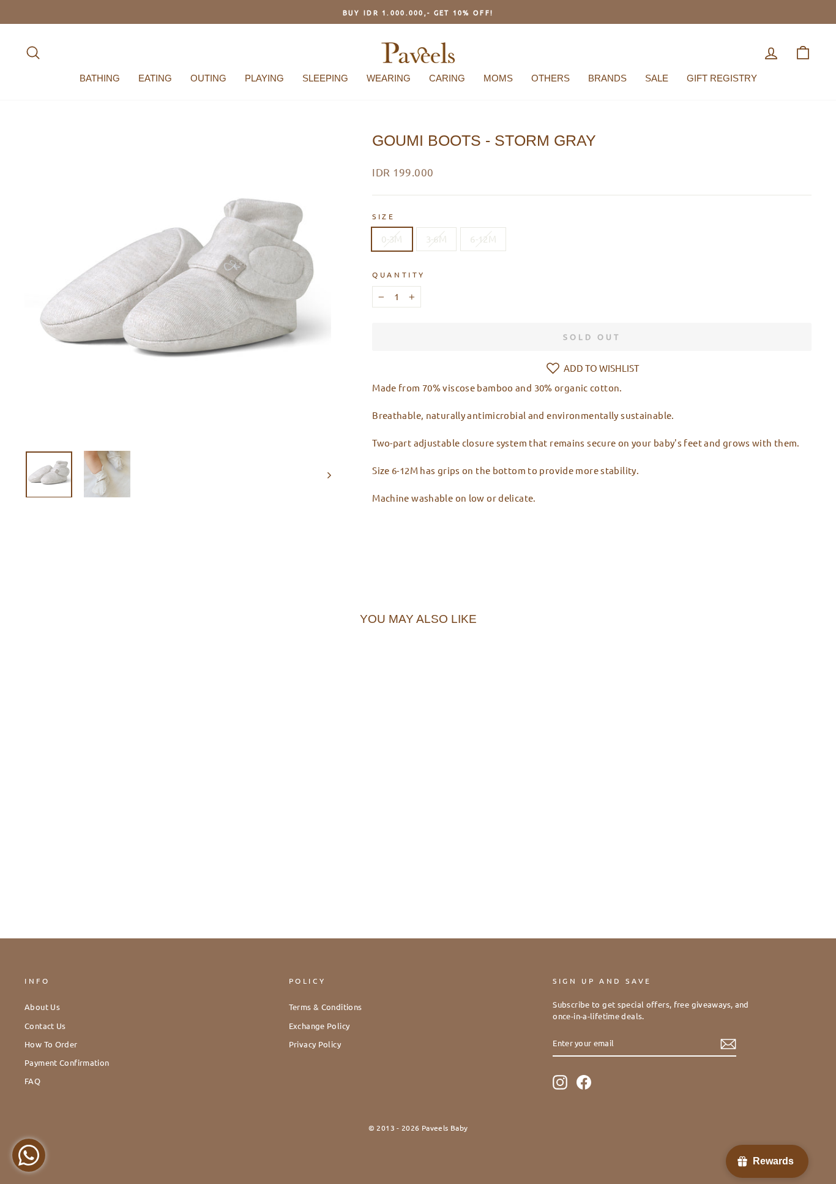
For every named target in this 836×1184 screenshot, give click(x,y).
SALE (656, 78)
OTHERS (550, 78)
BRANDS (607, 78)
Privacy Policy (315, 1044)
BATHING (100, 78)
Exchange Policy (319, 1025)
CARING (447, 78)
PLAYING (264, 78)
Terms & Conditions (325, 1006)
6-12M (483, 238)
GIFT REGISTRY (722, 78)
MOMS (498, 78)
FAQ (32, 1081)
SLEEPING (325, 78)
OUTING (208, 78)
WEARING (389, 78)
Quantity (398, 274)
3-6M (436, 238)
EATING (155, 78)
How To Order (51, 1044)
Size (383, 216)
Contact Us (45, 1025)
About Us (42, 1006)
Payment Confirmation (67, 1062)
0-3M (392, 238)
